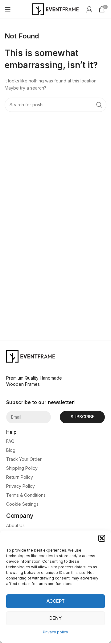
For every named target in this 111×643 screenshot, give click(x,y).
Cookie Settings (22, 504)
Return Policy (19, 477)
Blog (10, 450)
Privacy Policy (20, 486)
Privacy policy (55, 632)
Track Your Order (24, 459)
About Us (15, 525)
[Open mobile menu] (8, 9)
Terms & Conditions (26, 495)
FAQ (10, 441)
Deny (55, 618)
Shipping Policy (22, 468)
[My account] (89, 9)
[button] (102, 538)
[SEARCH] (99, 105)
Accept (56, 601)
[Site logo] (55, 8)
